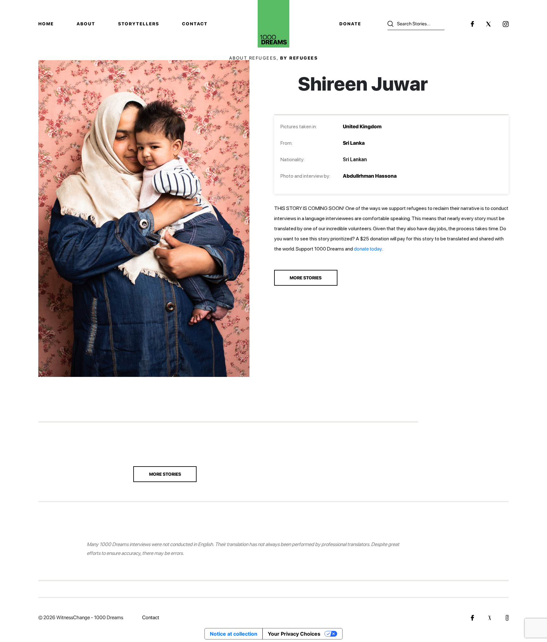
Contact (195, 23)
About (86, 23)
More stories (165, 474)
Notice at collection (233, 634)
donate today (368, 249)
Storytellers (138, 23)
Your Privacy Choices (294, 634)
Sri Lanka (354, 143)
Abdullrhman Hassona (370, 176)
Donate (350, 23)
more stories (306, 277)
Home (46, 23)
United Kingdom (362, 127)
